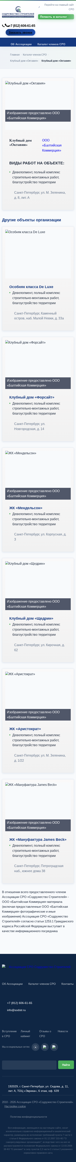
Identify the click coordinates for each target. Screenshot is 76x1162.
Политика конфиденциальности (28, 1116)
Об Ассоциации (21, 44)
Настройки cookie (15, 1106)
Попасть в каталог (53, 16)
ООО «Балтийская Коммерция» (52, 145)
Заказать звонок (20, 32)
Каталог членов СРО (51, 44)
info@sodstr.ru (16, 1010)
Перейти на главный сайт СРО (59, 7)
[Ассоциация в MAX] (54, 1047)
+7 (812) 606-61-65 (22, 25)
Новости (63, 1031)
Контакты (38, 57)
